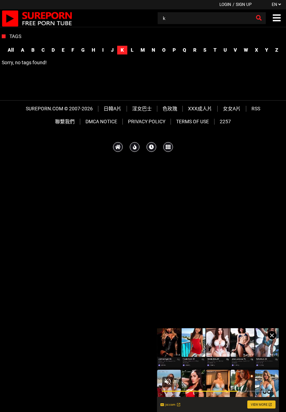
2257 (225, 121)
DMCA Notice (101, 121)
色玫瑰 (170, 108)
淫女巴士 (142, 108)
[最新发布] (151, 147)
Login (225, 4)
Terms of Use (192, 121)
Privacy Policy (146, 121)
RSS (255, 108)
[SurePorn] (37, 18)
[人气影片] (135, 147)
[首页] (118, 147)
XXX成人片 (200, 108)
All (11, 50)
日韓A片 (112, 108)
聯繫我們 (65, 121)
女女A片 (232, 108)
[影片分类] (168, 147)
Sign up (244, 4)
